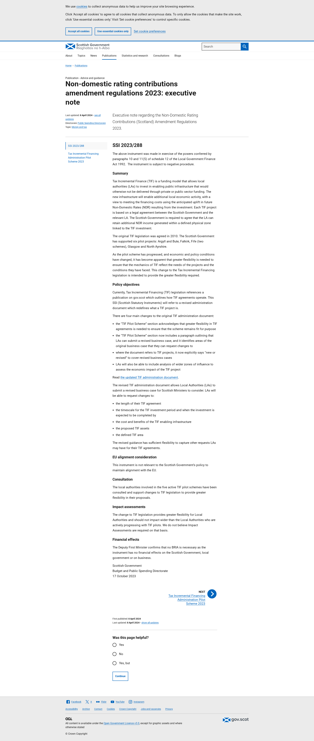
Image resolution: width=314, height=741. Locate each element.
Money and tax (79, 127)
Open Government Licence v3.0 (121, 723)
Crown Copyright (127, 709)
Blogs (177, 55)
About (68, 55)
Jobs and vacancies (151, 709)
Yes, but (124, 663)
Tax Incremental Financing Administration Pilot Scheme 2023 (83, 157)
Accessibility (71, 709)
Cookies (111, 709)
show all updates (150, 622)
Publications (109, 55)
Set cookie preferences (150, 31)
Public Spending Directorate (92, 123)
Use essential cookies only (113, 31)
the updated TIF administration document (149, 377)
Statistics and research (135, 55)
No (121, 654)
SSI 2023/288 (76, 145)
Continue (120, 676)
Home (68, 65)
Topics (81, 55)
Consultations (161, 55)
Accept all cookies (78, 31)
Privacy (169, 709)
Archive (86, 709)
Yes (121, 645)
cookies (81, 6)
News (93, 55)
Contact (98, 709)
